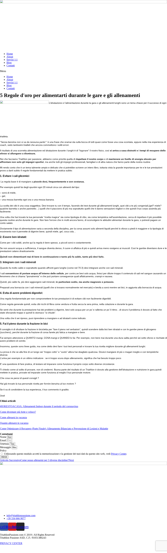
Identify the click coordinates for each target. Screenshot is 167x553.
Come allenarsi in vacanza (13, 417)
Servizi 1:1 (12, 59)
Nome (3, 437)
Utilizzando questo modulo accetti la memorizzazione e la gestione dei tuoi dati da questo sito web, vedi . (65, 453)
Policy (3, 450)
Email (3, 440)
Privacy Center (118, 453)
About (10, 56)
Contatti (11, 65)
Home (10, 53)
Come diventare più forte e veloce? (18, 411)
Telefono (5, 443)
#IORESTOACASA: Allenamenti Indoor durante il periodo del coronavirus (39, 406)
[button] (83, 71)
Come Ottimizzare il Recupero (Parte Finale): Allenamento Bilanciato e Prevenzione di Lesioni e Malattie (54, 428)
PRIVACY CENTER (11, 543)
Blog (9, 62)
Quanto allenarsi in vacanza (14, 423)
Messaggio (6, 447)
